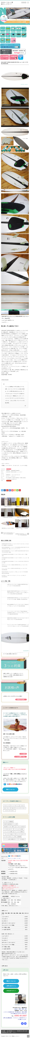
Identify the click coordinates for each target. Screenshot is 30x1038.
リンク (14, 1032)
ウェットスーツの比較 (8, 831)
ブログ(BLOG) (22, 839)
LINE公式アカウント (11, 990)
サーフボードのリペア (8, 829)
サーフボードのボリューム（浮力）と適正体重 (12, 836)
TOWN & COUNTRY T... (8, 506)
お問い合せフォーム (11, 985)
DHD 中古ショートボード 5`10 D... (8, 528)
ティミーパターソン (14, 805)
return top (28, 1036)
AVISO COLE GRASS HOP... (22, 517)
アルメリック (6, 805)
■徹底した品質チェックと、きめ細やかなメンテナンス (13, 673)
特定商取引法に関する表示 (22, 1030)
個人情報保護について (11, 1030)
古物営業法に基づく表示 (6, 1032)
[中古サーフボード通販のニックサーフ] (7, 3)
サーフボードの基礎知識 (8, 821)
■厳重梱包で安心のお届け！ (8, 676)
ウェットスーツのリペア (20, 834)
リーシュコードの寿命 (19, 829)
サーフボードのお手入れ (20, 826)
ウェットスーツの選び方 (19, 831)
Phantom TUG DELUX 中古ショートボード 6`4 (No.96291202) (9, 533)
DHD (13, 808)
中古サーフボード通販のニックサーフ (12, 1036)
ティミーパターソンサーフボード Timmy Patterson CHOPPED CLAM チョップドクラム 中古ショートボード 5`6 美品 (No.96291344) (18, 613)
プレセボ (22, 805)
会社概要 (3, 1030)
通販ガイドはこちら (10, 789)
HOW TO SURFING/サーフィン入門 (10, 824)
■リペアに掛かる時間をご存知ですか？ (10, 653)
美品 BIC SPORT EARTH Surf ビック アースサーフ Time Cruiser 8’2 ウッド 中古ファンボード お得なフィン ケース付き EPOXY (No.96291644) (17, 592)
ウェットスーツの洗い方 (9, 834)
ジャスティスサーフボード (9, 810)
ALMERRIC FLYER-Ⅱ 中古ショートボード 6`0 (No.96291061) (21, 534)
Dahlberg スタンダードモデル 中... (22, 506)
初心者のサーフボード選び (9, 826)
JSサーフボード (7, 808)
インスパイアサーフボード (20, 808)
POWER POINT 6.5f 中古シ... (8, 517)
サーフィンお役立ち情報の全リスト (10, 839)
